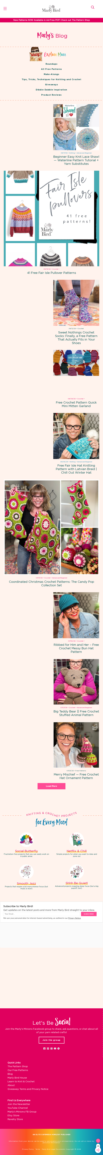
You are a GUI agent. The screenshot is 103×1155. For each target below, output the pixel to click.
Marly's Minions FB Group (22, 1112)
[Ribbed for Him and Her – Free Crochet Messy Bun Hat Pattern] (76, 615)
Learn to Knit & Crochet (21, 1082)
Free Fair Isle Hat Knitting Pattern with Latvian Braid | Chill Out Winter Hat (76, 469)
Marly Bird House (17, 1078)
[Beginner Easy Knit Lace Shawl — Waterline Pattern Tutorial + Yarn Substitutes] (76, 127)
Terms (37, 1149)
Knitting (72, 153)
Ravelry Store (15, 1119)
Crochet (55, 269)
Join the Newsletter (19, 1104)
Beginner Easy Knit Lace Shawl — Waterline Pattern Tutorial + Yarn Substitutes (76, 160)
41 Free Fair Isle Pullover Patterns (51, 272)
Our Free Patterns (18, 1070)
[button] (44, 1048)
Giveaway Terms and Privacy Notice (28, 1089)
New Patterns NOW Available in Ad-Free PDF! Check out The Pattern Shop (51, 20)
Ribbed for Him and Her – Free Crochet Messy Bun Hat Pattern (76, 648)
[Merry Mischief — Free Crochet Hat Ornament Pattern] (76, 745)
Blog (10, 1074)
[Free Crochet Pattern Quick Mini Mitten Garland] (76, 373)
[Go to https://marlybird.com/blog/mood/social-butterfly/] (26, 845)
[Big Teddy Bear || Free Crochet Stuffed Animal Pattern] (76, 682)
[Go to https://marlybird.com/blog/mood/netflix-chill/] (76, 845)
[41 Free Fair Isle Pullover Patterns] (51, 218)
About (11, 1085)
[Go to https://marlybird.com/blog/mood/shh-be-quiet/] (76, 877)
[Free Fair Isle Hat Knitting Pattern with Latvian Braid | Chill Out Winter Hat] (76, 436)
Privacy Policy (28, 1149)
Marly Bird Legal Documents (53, 1149)
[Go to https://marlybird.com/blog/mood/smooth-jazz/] (26, 877)
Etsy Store (13, 1115)
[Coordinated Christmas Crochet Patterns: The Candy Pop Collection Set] (51, 527)
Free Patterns (80, 770)
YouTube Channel (18, 1108)
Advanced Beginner (84, 153)
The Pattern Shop (18, 1066)
